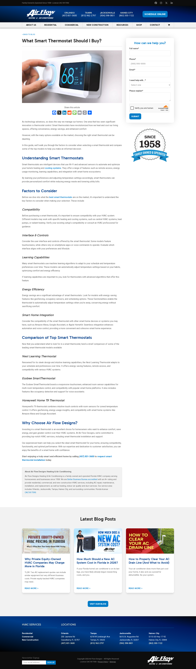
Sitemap (113, 662)
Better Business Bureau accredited (82, 479)
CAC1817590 (30, 492)
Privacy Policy (103, 662)
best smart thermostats (60, 197)
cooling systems (53, 168)
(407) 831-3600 (69, 15)
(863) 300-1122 (126, 15)
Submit (135, 116)
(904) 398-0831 (107, 15)
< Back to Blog (28, 34)
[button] (169, 25)
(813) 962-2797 (88, 15)
